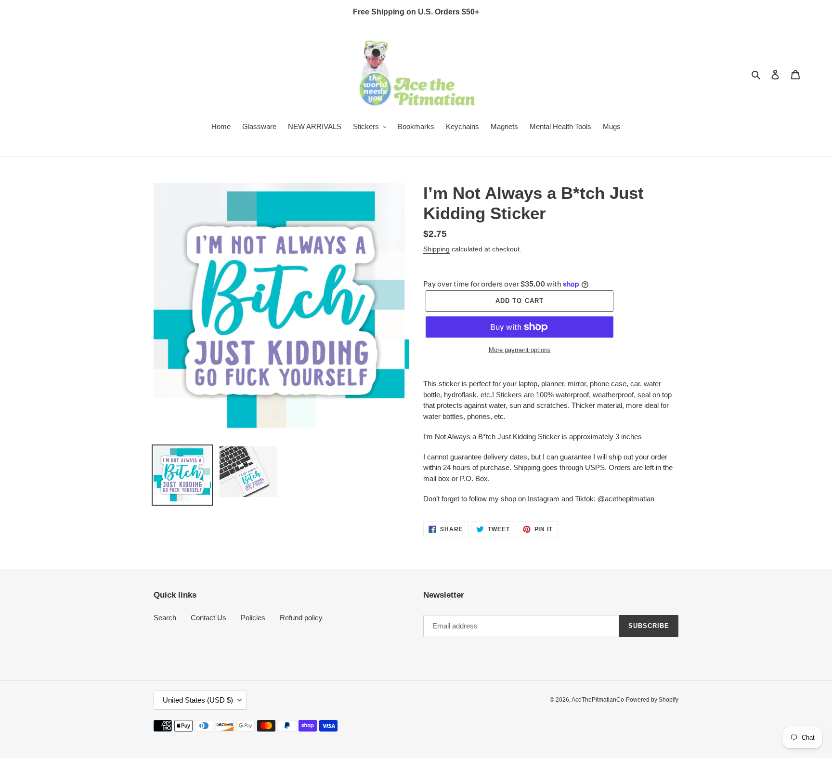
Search (165, 618)
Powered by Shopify (652, 699)
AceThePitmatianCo (598, 699)
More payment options (520, 349)
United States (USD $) (198, 700)
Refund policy (301, 618)
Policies (253, 618)
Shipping (436, 249)
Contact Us (208, 618)
